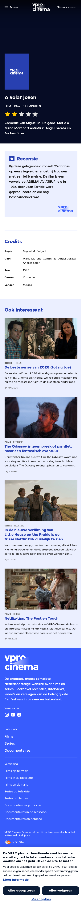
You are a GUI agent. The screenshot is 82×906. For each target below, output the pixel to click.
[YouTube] (13, 715)
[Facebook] (19, 715)
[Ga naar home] (41, 7)
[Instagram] (7, 715)
